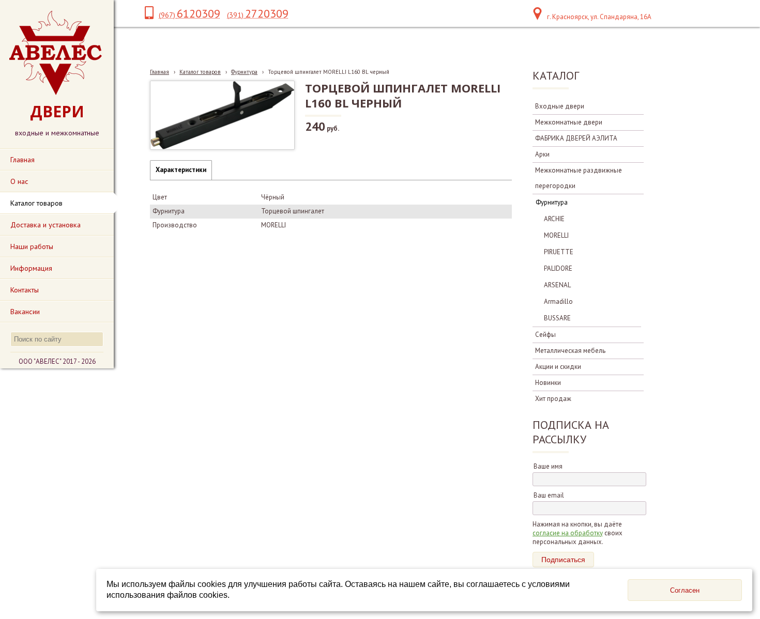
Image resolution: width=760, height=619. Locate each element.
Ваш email (549, 495)
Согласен (685, 590)
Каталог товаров (200, 71)
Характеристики (181, 169)
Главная (159, 71)
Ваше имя (548, 466)
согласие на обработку (568, 533)
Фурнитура (244, 71)
